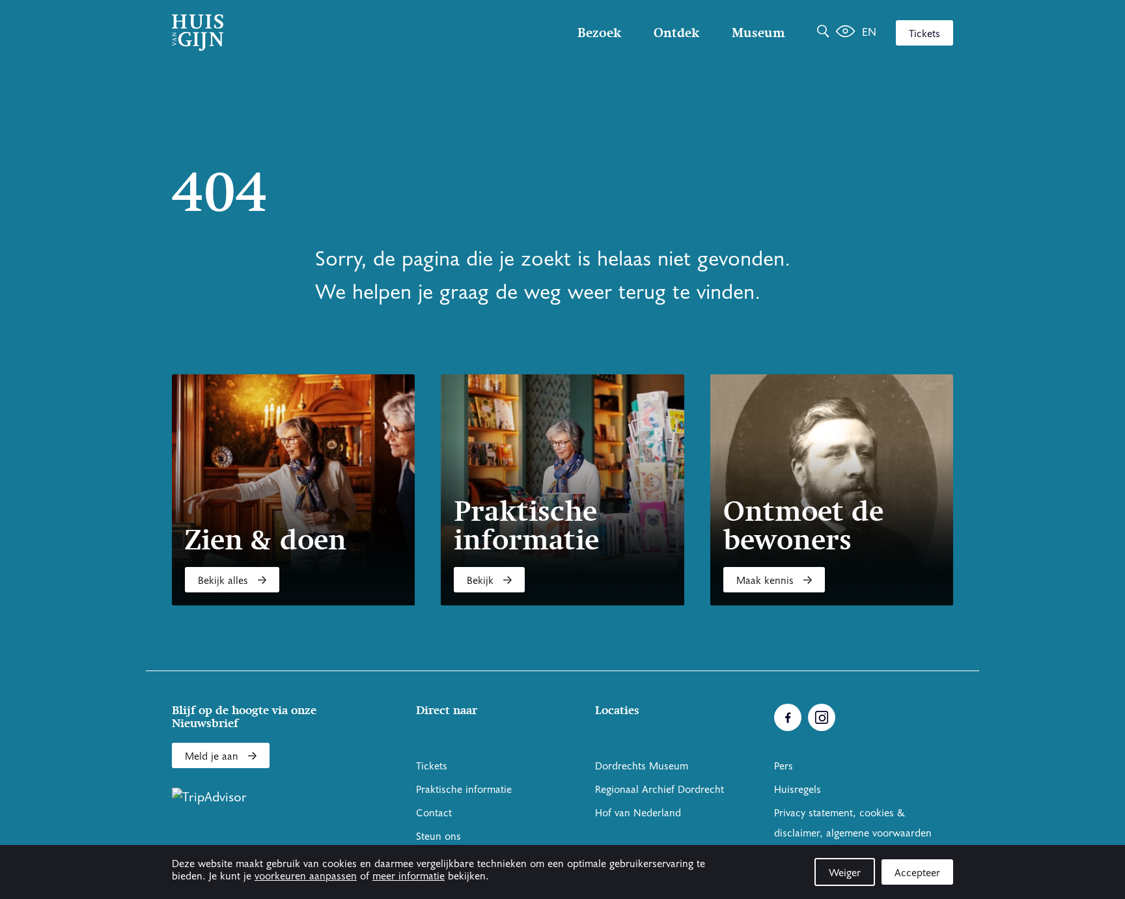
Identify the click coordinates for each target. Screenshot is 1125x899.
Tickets (924, 34)
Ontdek (676, 32)
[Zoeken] (823, 32)
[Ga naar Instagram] (821, 717)
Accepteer (917, 873)
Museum (758, 32)
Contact (434, 813)
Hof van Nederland (638, 813)
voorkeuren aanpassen (306, 876)
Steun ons (438, 836)
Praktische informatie (464, 789)
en (869, 32)
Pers (783, 766)
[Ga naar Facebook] (787, 717)
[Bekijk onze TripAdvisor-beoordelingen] (209, 797)
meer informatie (408, 876)
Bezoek (599, 32)
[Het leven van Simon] (845, 32)
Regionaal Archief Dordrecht (659, 789)
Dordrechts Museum (641, 766)
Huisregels (797, 789)
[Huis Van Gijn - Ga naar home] (289, 32)
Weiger (845, 873)
